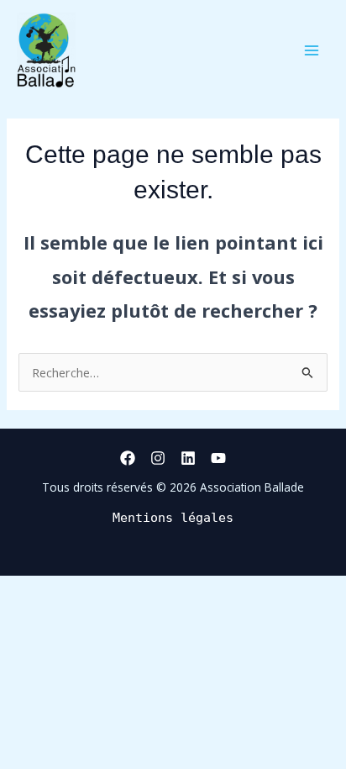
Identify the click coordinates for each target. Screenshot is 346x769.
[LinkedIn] (188, 458)
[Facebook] (127, 458)
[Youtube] (218, 458)
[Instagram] (157, 458)
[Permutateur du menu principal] (311, 50)
